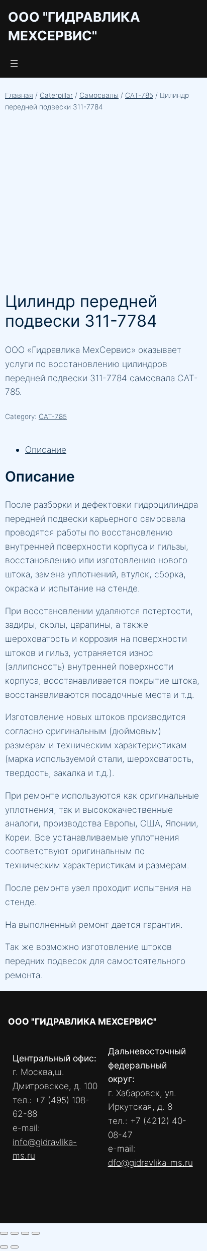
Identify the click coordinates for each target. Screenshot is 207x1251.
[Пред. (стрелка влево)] (4, 1246)
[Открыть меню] (14, 63)
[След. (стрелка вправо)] (15, 1246)
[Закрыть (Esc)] (36, 1233)
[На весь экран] (15, 1233)
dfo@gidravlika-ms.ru (150, 1162)
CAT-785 (139, 95)
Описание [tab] (45, 449)
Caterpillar (56, 95)
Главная (19, 95)
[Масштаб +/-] (4, 1233)
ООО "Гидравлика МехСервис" (82, 1021)
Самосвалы (99, 95)
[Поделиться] (25, 1233)
